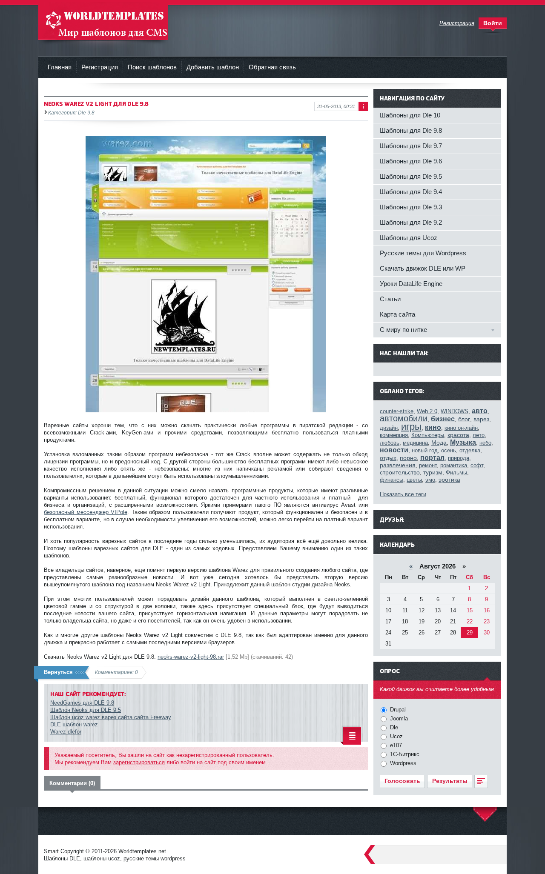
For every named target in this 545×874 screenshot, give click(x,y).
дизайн (389, 428)
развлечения (398, 465)
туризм (432, 472)
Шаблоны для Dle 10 (410, 115)
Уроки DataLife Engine (411, 283)
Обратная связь (272, 67)
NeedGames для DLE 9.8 (82, 703)
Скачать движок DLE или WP (422, 268)
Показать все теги (403, 494)
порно (408, 457)
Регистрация (99, 67)
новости (394, 450)
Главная (60, 67)
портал (432, 457)
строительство (400, 472)
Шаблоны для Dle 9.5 (411, 176)
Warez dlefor (65, 731)
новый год (425, 450)
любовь (389, 443)
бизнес (443, 419)
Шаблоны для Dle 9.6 (411, 161)
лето (479, 435)
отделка (469, 450)
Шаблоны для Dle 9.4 (411, 191)
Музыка (463, 442)
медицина (415, 443)
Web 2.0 (427, 411)
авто (480, 410)
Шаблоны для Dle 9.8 (411, 130)
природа (458, 458)
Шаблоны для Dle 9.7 (411, 145)
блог (464, 419)
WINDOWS (454, 411)
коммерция (394, 435)
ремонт (428, 465)
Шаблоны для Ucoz (408, 237)
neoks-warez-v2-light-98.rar (191, 657)
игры (411, 426)
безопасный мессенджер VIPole (85, 512)
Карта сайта (397, 314)
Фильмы (456, 472)
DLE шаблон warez (74, 724)
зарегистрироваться (139, 762)
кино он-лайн (461, 428)
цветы (414, 480)
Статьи (390, 299)
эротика (449, 479)
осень (448, 450)
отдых (388, 457)
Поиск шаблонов (152, 67)
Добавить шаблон (212, 67)
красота (458, 434)
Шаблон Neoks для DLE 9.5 (85, 710)
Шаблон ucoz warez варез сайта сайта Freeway (110, 717)
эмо (430, 480)
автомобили (403, 418)
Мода (439, 442)
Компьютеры (427, 435)
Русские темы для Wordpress (423, 253)
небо (485, 443)
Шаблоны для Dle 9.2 (411, 222)
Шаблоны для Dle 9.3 (411, 207)
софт (476, 465)
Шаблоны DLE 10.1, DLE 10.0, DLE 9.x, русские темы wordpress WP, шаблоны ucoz (103, 21)
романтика (453, 465)
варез (481, 419)
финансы (391, 480)
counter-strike (396, 411)
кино (433, 427)
